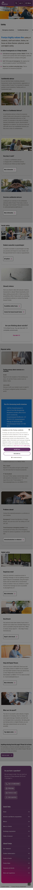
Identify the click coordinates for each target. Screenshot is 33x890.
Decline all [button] (17, 453)
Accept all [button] (17, 449)
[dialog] (16, 444)
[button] (16, 457)
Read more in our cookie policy (22, 445)
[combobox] (29, 429)
